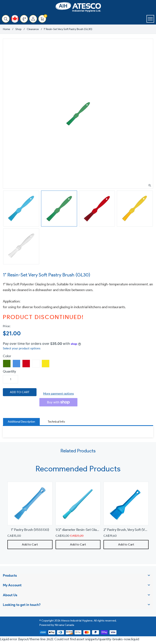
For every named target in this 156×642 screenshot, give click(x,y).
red (26, 363)
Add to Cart (30, 544)
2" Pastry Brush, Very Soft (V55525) (129, 530)
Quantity (9, 371)
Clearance (33, 29)
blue (16, 363)
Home (6, 29)
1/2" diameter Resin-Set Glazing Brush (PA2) (88, 530)
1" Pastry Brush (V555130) (30, 530)
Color (7, 356)
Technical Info (56, 421)
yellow (45, 363)
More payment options (58, 393)
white (36, 363)
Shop (18, 29)
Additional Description (21, 421)
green (7, 363)
